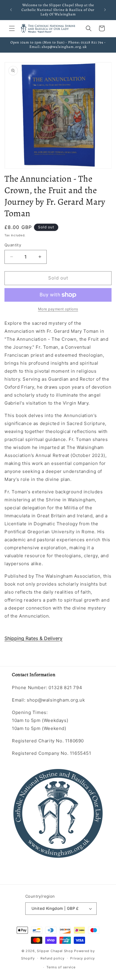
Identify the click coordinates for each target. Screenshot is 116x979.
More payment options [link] (58, 309)
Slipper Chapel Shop (55, 951)
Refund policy (52, 958)
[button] (11, 28)
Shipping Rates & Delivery (33, 638)
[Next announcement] (105, 9)
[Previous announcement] (11, 9)
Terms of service (60, 967)
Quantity (12, 245)
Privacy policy (82, 958)
